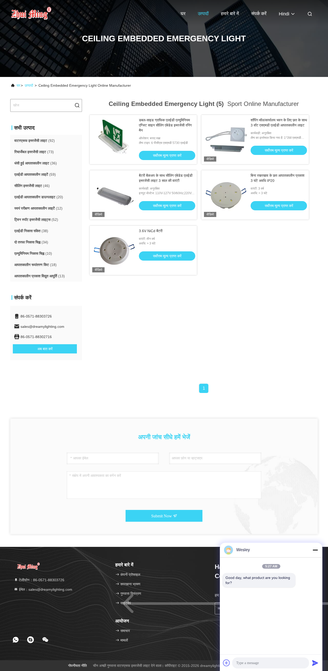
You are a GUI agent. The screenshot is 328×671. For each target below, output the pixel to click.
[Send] (315, 662)
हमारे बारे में (230, 13)
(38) (31, 231)
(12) (38, 208)
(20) (38, 197)
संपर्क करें (258, 13)
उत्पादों (203, 13)
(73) (34, 152)
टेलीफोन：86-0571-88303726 (41, 580)
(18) (35, 265)
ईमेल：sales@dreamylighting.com (45, 589)
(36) (35, 163)
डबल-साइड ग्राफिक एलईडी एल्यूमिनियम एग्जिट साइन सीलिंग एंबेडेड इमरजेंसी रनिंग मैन (165, 125)
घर (183, 13)
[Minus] (315, 550)
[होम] (30, 13)
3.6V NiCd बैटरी (150, 231)
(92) (34, 141)
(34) (31, 242)
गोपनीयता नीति (77, 666)
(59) (35, 174)
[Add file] (226, 662)
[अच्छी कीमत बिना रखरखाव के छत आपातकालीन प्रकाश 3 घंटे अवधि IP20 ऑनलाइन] (226, 195)
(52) (36, 220)
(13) (39, 276)
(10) (33, 253)
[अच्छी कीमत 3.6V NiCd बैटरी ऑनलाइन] (114, 250)
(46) (32, 186)
